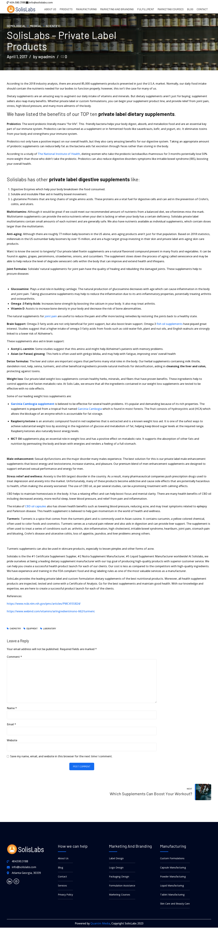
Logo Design (116, 867)
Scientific (53, 26)
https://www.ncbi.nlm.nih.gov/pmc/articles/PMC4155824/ (44, 603)
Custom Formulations (172, 858)
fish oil (161, 324)
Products (66, 9)
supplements (174, 324)
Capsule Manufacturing (173, 867)
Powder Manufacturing (173, 876)
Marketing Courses (171, 9)
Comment (14, 657)
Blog (190, 9)
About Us (50, 9)
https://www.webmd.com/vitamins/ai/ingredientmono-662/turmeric (51, 611)
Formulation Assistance (122, 885)
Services (62, 885)
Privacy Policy (65, 894)
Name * (12, 708)
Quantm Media (100, 923)
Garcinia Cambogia (90, 409)
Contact (202, 9)
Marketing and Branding (117, 9)
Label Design (116, 858)
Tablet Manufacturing (172, 894)
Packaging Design (119, 876)
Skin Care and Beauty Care (175, 903)
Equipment (32, 628)
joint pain (51, 316)
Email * (11, 724)
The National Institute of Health (58, 154)
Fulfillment (145, 9)
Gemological (16, 26)
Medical (36, 26)
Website (12, 740)
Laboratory (49, 628)
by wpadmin (44, 56)
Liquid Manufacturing (172, 885)
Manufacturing (86, 9)
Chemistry (15, 628)
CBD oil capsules (35, 506)
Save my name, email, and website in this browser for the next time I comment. (61, 756)
